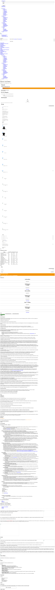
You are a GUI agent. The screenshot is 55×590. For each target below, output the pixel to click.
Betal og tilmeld (2, 314)
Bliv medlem (4, 24)
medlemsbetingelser (32, 333)
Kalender (3, 31)
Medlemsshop (5, 26)
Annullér (1, 589)
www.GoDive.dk (8, 428)
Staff (3, 27)
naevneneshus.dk (2, 418)
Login (3, 3)
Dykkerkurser (3, 8)
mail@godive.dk (15, 457)
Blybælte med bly (3, 239)
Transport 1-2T (3, 240)
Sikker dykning (5, 21)
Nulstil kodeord (3, 6)
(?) (5, 240)
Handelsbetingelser (5, 30)
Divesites (4, 67)
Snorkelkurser (5, 12)
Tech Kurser (4, 13)
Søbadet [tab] (3, 507)
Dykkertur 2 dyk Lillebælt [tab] (5, 506)
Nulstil (3, 589)
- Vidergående (5, 11)
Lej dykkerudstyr (5, 18)
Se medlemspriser (51, 268)
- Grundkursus (5, 10)
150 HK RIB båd (4, 35)
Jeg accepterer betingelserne (5, 499)
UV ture (4, 22)
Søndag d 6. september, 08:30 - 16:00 (5, 86)
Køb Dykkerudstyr (5, 17)
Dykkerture (3, 501)
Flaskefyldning (5, 19)
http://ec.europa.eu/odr (28, 419)
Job (3, 28)
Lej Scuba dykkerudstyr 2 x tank (5, 106)
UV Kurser (4, 15)
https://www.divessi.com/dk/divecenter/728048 (17, 370)
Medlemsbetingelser (5, 25)
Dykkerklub (4, 23)
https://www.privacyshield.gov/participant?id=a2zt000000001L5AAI (25, 450)
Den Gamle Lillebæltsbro (10, 520)
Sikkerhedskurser (5, 14)
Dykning (4, 16)
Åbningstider (4, 29)
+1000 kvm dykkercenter (5, 36)
